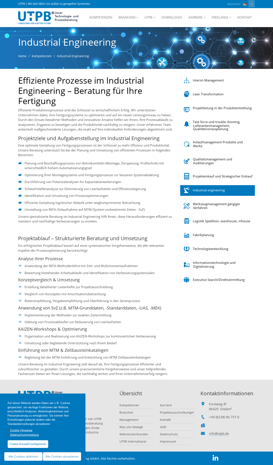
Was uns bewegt (131, 427)
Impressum (168, 441)
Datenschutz (169, 434)
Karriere (166, 405)
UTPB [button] (148, 17)
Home (22, 56)
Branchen (126, 412)
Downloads (171, 17)
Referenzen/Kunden (133, 434)
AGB (163, 427)
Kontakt (244, 17)
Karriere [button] (196, 17)
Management (128, 420)
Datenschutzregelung (24, 434)
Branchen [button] (127, 17)
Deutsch (235, 4)
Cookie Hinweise (21, 430)
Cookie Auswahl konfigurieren (28, 444)
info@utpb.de (219, 433)
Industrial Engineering (73, 56)
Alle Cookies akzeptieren (62, 456)
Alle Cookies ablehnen (23, 456)
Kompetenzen (100, 17)
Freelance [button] (220, 17)
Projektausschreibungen (177, 412)
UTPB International (132, 441)
